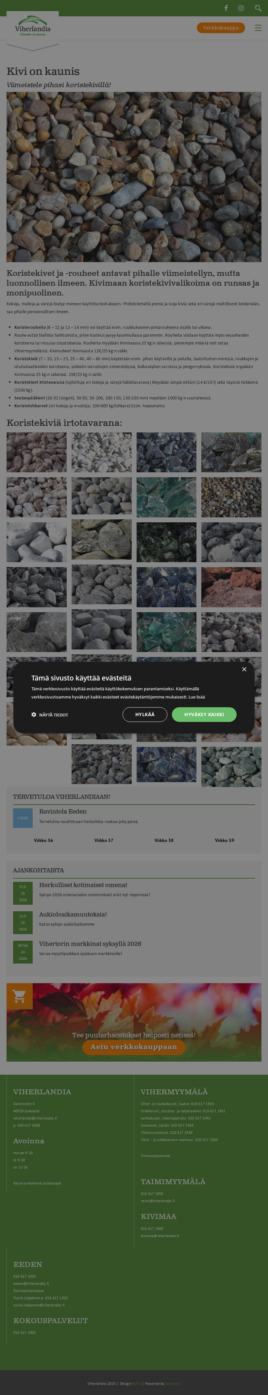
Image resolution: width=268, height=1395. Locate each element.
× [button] (244, 669)
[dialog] (134, 697)
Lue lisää (197, 696)
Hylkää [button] (145, 714)
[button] (49, 714)
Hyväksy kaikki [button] (204, 714)
